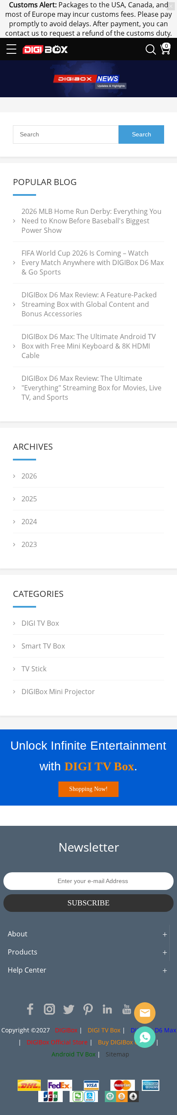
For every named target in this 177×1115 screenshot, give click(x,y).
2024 (29, 521)
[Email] (145, 1013)
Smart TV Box (43, 646)
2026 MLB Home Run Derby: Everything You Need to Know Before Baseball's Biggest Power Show (91, 221)
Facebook (30, 1009)
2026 (29, 476)
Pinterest (88, 1009)
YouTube (126, 1009)
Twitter (68, 1009)
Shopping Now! (88, 789)
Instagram (49, 1009)
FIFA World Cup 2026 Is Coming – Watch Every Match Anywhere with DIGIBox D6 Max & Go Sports (92, 262)
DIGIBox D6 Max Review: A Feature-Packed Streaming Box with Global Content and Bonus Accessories (89, 304)
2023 (29, 544)
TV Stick (33, 668)
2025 (29, 498)
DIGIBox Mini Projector (58, 691)
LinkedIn (107, 1009)
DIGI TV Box (40, 623)
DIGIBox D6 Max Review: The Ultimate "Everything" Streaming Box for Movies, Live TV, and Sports (91, 388)
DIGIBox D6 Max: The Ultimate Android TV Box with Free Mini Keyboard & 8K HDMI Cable (88, 346)
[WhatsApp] (145, 1037)
